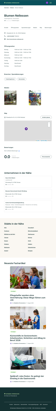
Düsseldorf (31, 227)
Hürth (29, 241)
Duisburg (6, 231)
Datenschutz (17, 404)
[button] (47, 3)
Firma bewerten (46, 156)
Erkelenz (6, 244)
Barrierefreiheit (24, 404)
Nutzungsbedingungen (33, 404)
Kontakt (11, 404)
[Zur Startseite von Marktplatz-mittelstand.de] (11, 2)
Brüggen (30, 250)
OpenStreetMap (44, 140)
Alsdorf (6, 250)
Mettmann (7, 247)
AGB (41, 404)
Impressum (45, 404)
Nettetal (12, 7)
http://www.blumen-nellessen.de (15, 39)
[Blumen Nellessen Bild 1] (15, 97)
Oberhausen (31, 234)
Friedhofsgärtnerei (10, 79)
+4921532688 (10, 36)
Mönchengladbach (33, 231)
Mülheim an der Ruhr (9, 234)
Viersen (6, 237)
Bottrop (30, 237)
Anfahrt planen (46, 117)
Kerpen (6, 241)
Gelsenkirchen (32, 247)
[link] (28, 181)
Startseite (6, 7)
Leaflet (37, 140)
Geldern (30, 244)
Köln (5, 227)
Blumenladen (22, 79)
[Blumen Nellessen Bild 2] (40, 97)
